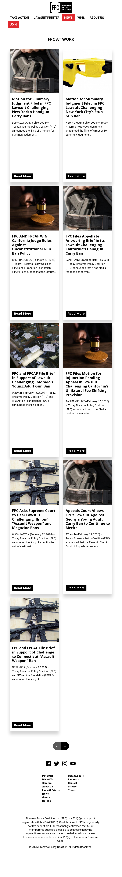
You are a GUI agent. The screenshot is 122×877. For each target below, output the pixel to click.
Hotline (46, 800)
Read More (22, 176)
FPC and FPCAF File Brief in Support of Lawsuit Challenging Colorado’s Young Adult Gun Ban (33, 380)
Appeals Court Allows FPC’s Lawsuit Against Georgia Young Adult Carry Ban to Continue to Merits (88, 519)
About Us (97, 17)
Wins (81, 17)
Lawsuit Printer (47, 17)
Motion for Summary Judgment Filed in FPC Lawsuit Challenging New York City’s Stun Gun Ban (85, 107)
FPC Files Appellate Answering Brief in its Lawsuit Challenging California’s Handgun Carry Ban (85, 245)
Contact (72, 783)
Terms (71, 790)
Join (13, 24)
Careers (46, 783)
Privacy (72, 786)
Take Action (19, 17)
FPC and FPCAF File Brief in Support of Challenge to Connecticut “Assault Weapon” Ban (33, 654)
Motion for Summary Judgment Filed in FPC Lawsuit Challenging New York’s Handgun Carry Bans (31, 107)
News (68, 17)
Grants (46, 797)
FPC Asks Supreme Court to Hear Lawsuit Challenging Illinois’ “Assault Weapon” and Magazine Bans (33, 519)
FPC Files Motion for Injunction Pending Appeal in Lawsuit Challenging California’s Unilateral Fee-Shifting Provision (87, 384)
